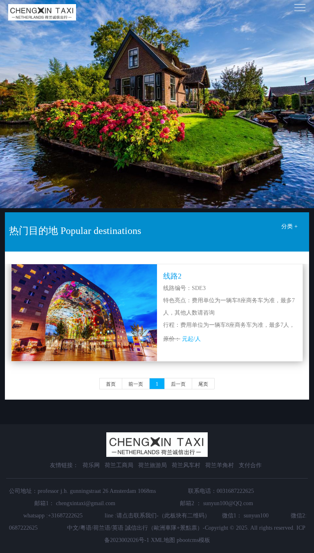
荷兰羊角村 (219, 465)
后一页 (178, 384)
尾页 (203, 384)
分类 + (289, 226)
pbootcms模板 (193, 540)
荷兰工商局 (119, 465)
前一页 (135, 384)
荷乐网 (91, 465)
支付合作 (250, 465)
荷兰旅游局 (152, 465)
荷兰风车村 (186, 465)
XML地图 (163, 540)
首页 (111, 384)
